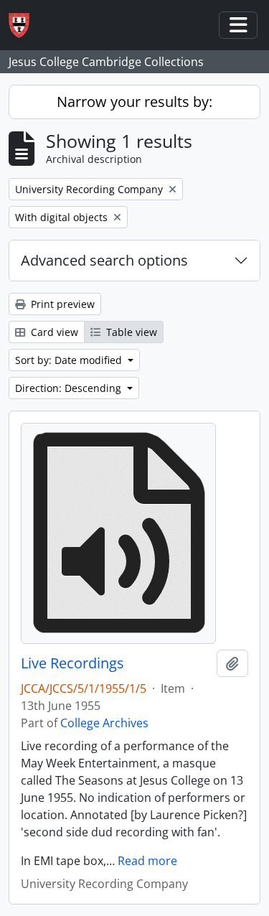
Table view (130, 332)
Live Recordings (72, 663)
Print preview (61, 304)
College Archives (104, 723)
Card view (53, 332)
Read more (147, 861)
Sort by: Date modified (70, 360)
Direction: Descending (69, 388)
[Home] (25, 25)
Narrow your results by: (134, 101)
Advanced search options (104, 260)
